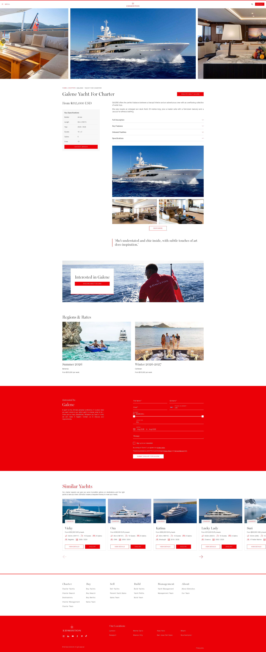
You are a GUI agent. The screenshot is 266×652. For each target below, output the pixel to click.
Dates (138, 427)
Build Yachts (139, 589)
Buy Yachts (90, 589)
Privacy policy (200, 648)
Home (64, 88)
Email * (135, 407)
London (112, 631)
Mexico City (138, 635)
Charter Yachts (68, 589)
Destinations (67, 597)
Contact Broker (81, 147)
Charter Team (67, 606)
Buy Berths (90, 597)
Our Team (186, 593)
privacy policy (161, 447)
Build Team (138, 597)
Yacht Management (166, 589)
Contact (259, 4)
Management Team (166, 593)
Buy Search (91, 593)
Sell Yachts (114, 589)
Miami (183, 631)
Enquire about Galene (190, 94)
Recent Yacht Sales (118, 593)
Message (136, 436)
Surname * (173, 401)
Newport (112, 635)
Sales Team (91, 602)
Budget (135, 412)
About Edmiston (188, 589)
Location (139, 420)
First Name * (137, 401)
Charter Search (68, 593)
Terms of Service (179, 451)
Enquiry (92, 546)
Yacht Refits (139, 593)
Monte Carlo (138, 631)
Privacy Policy (167, 451)
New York (161, 631)
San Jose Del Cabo (165, 635)
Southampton (186, 635)
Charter (71, 88)
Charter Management (71, 602)
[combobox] (171, 407)
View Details (74, 546)
